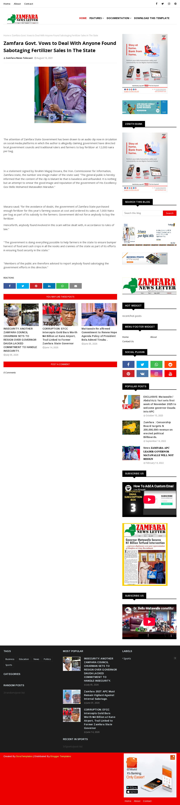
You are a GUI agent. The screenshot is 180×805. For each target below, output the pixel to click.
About (17, 3)
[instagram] (169, 3)
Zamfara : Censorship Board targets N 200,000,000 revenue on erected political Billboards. (158, 429)
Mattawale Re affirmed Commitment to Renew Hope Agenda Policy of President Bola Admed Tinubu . (99, 334)
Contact (28, 3)
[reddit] (170, 364)
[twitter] (162, 3)
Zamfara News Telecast (19, 58)
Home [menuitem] (83, 18)
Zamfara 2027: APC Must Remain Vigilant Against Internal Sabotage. (99, 695)
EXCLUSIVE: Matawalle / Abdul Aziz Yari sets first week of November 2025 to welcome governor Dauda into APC (159, 404)
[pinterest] (174, 3)
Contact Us (128, 341)
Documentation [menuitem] (118, 18)
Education (24, 659)
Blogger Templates (60, 756)
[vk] (142, 373)
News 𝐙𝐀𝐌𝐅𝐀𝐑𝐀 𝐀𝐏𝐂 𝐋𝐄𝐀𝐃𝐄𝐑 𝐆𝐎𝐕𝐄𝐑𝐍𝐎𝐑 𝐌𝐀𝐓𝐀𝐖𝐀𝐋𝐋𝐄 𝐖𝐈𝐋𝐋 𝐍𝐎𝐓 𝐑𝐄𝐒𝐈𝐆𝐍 (158, 453)
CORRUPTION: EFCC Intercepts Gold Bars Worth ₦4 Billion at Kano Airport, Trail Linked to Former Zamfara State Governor (60, 336)
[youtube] (170, 373)
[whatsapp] (156, 364)
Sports (8, 664)
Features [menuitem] (95, 18)
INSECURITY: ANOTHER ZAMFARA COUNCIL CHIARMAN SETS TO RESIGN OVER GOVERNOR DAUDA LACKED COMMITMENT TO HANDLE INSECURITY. (20, 339)
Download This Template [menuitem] (151, 18)
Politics (47, 659)
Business (9, 659)
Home (7, 3)
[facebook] (157, 3)
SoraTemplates (24, 756)
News (36, 659)
